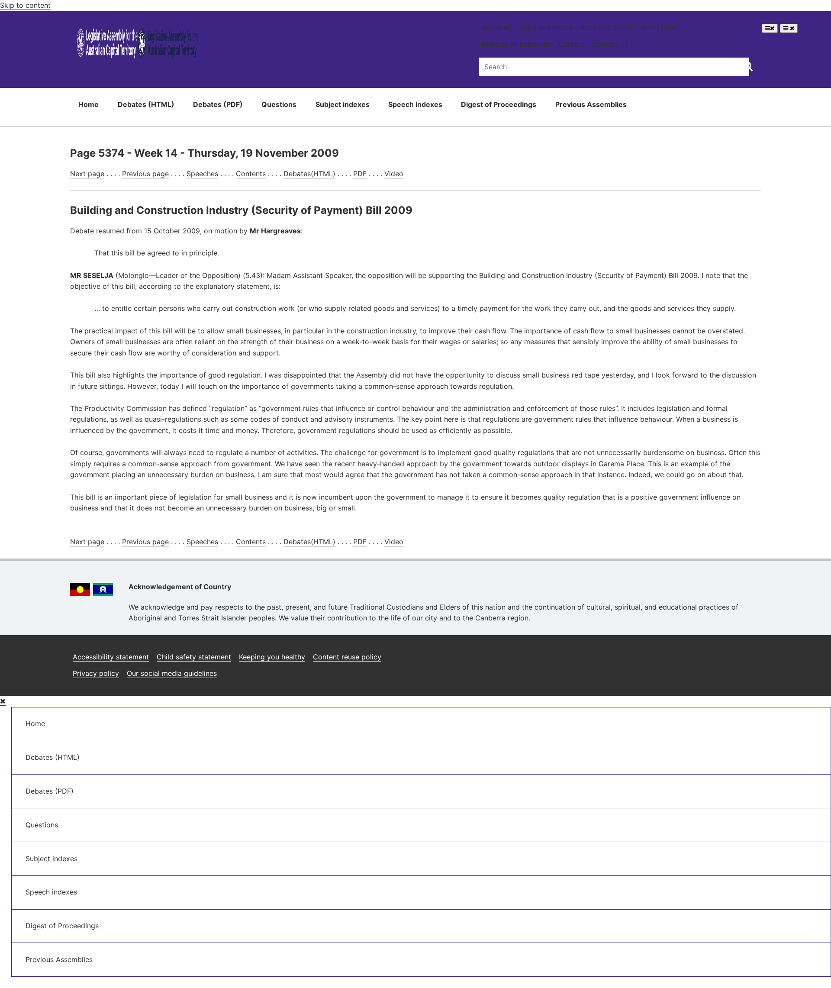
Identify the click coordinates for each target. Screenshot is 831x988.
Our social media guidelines (172, 673)
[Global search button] (748, 66)
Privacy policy (96, 673)
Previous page (145, 173)
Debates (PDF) (218, 104)
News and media (545, 27)
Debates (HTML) (146, 104)
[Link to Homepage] (137, 45)
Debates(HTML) (309, 173)
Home (88, 104)
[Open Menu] (770, 28)
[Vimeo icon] (751, 653)
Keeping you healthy (272, 656)
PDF (360, 173)
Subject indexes (343, 104)
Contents (251, 173)
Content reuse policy (347, 656)
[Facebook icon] (710, 653)
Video (393, 173)
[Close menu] (3, 701)
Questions (278, 104)
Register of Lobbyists (516, 44)
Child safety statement (194, 656)
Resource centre (607, 27)
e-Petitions (659, 27)
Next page (87, 173)
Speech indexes (415, 104)
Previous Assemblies (591, 104)
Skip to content (25, 5)
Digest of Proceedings (498, 104)
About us (496, 27)
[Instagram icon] (688, 653)
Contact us (610, 44)
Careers (571, 44)
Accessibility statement (111, 656)
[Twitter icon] (731, 653)
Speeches (202, 173)
